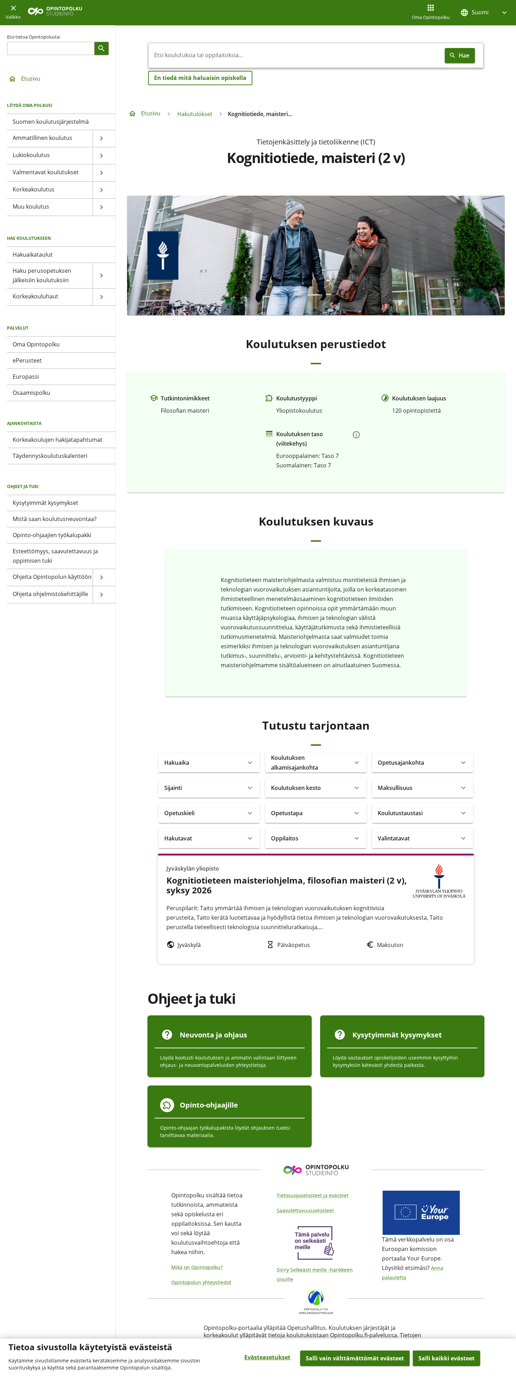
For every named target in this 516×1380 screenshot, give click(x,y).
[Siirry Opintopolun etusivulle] (55, 13)
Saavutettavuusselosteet (305, 1210)
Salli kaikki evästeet (446, 1358)
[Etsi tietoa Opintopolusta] (101, 48)
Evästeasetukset (267, 1357)
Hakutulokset (194, 114)
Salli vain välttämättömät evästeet (355, 1358)
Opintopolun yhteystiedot (201, 1282)
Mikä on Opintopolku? (197, 1267)
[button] (484, 12)
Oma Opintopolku (431, 17)
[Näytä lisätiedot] (356, 435)
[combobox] (295, 55)
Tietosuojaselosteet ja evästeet (313, 1195)
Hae (464, 55)
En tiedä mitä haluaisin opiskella (200, 78)
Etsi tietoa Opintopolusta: (33, 37)
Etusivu (30, 78)
